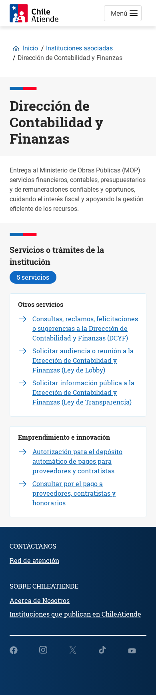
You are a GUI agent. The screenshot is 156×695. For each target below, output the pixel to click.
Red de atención (34, 560)
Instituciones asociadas (79, 48)
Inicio (30, 48)
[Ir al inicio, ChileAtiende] (34, 13)
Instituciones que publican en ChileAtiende (75, 614)
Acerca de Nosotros (40, 600)
